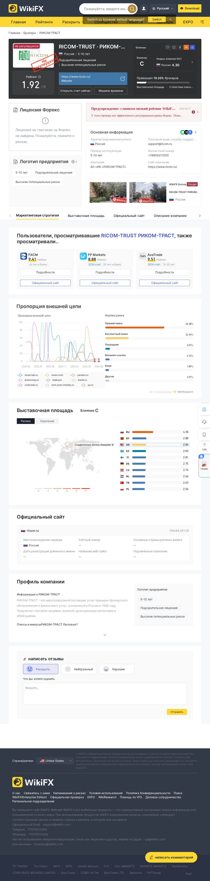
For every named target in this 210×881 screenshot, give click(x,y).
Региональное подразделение (33, 801)
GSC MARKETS (125, 866)
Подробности (45, 272)
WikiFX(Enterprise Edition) (29, 797)
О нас (16, 793)
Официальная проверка (67, 797)
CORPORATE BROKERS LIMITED (34, 872)
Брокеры (29, 33)
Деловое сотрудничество (163, 797)
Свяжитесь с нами (37, 793)
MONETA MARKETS (153, 866)
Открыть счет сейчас (75, 90)
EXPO (91, 797)
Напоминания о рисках (69, 793)
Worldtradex (180, 866)
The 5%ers (40, 866)
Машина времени (111, 90)
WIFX (68, 866)
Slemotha (135, 872)
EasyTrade (68, 872)
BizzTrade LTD (114, 872)
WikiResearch (107, 797)
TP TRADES (20, 866)
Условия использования (106, 793)
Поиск (178, 793)
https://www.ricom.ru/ (162, 166)
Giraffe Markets (88, 866)
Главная (14, 33)
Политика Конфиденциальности (148, 793)
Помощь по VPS (131, 797)
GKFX (56, 866)
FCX (106, 866)
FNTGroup (154, 872)
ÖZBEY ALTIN (89, 872)
